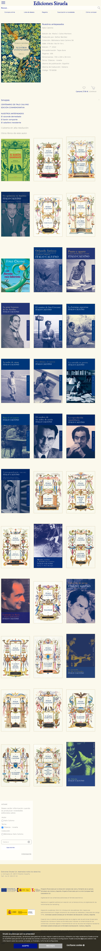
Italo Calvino (47, 28)
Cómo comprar (91, 12)
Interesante (26, 854)
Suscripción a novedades (66, 12)
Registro (45, 12)
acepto (25, 946)
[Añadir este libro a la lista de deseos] (84, 88)
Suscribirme (10, 847)
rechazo (50, 946)
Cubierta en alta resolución (15, 128)
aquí (82, 938)
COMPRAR (92, 91)
